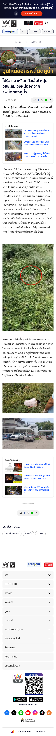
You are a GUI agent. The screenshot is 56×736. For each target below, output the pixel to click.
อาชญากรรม (35, 42)
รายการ (34, 31)
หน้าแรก (18, 42)
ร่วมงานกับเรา (25, 732)
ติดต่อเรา (40, 732)
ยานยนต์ (47, 31)
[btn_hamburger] (52, 23)
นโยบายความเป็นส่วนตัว (23, 7)
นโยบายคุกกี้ (47, 7)
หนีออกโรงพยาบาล (12, 533)
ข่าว (23, 31)
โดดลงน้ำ (28, 533)
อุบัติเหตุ (40, 533)
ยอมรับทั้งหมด (31, 13)
